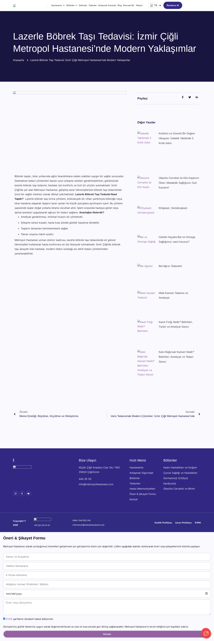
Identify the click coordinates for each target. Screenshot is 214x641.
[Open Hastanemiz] (64, 5)
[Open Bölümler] (76, 5)
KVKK (9, 618)
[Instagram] (15, 493)
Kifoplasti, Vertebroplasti (173, 208)
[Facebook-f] (22, 493)
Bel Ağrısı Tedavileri (170, 266)
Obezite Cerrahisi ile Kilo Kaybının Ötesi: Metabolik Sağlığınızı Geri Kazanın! (179, 183)
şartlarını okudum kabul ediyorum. (30, 618)
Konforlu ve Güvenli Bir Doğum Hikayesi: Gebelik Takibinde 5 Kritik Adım (177, 138)
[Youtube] (28, 493)
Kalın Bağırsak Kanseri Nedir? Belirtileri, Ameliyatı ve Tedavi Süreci (176, 357)
